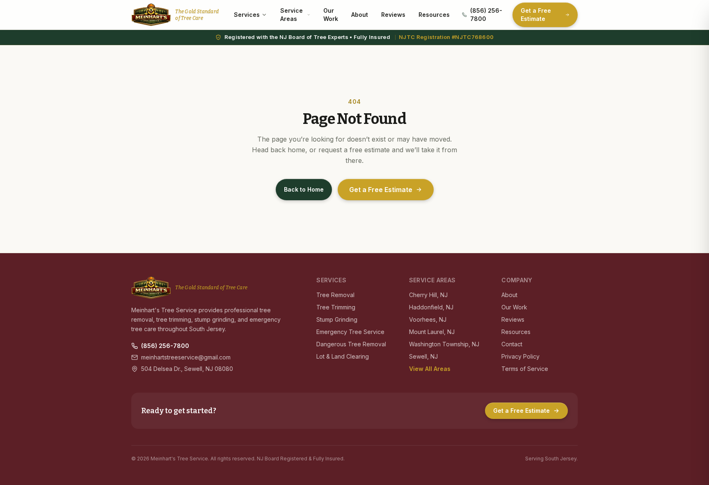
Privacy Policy (520, 356)
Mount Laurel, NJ (432, 331)
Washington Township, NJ (444, 344)
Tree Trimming (335, 307)
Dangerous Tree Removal (351, 344)
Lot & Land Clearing (342, 356)
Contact (511, 344)
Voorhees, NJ (427, 319)
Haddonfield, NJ (431, 307)
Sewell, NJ (423, 356)
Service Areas (291, 14)
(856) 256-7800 (486, 14)
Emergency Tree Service (350, 331)
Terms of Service (524, 368)
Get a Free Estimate (536, 14)
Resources (434, 14)
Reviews (393, 14)
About (359, 14)
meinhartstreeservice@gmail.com (186, 357)
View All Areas (430, 368)
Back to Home (304, 189)
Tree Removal (335, 294)
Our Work (330, 14)
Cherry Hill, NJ (428, 294)
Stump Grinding (336, 319)
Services (247, 14)
